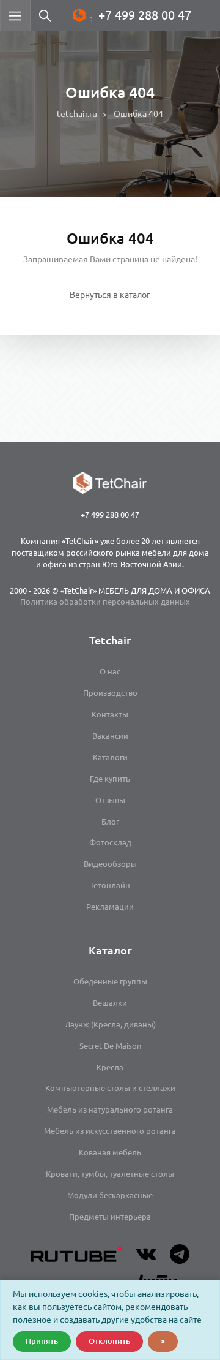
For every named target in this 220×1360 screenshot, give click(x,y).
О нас (110, 671)
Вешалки (110, 1003)
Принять (42, 1341)
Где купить (110, 778)
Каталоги (110, 757)
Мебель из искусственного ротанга (110, 1131)
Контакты (110, 714)
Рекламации (110, 906)
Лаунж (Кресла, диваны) (110, 1024)
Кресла (110, 1067)
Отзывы (110, 800)
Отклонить (109, 1341)
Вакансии (110, 735)
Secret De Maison (110, 1045)
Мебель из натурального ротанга (110, 1109)
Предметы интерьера (110, 1216)
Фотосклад (110, 842)
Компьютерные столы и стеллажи (110, 1088)
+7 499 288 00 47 (144, 15)
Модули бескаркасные (110, 1195)
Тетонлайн (110, 885)
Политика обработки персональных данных (105, 601)
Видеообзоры (110, 863)
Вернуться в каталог (110, 295)
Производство (110, 693)
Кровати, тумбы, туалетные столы (110, 1173)
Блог (110, 821)
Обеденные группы (110, 981)
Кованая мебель (110, 1152)
